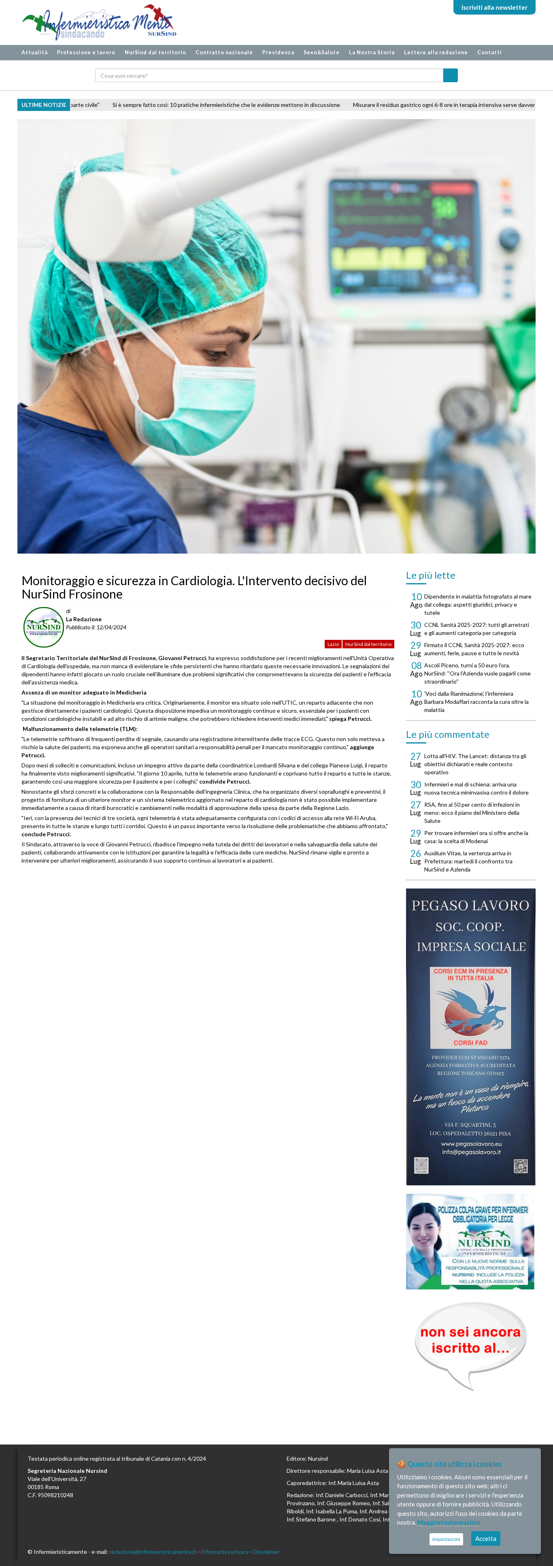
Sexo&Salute (322, 52)
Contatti (489, 52)
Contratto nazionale (224, 52)
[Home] (95, 22)
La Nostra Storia (372, 52)
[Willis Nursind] (471, 1241)
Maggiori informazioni (448, 1522)
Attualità (34, 52)
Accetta (485, 1538)
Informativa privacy (225, 1551)
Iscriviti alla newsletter (494, 7)
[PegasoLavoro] (471, 1347)
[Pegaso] (471, 1036)
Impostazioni (446, 1539)
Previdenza (278, 52)
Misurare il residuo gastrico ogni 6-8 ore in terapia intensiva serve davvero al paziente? (327, 104)
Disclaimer (266, 1551)
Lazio (333, 644)
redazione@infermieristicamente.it (152, 1551)
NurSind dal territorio (155, 52)
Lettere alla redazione (436, 52)
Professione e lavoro (86, 52)
